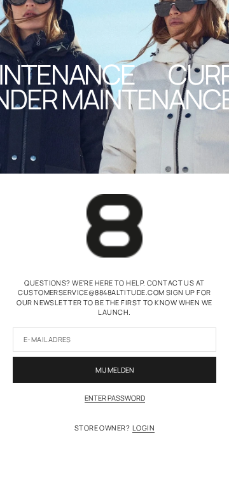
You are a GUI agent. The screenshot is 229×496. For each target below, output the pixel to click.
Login (143, 427)
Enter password (115, 398)
